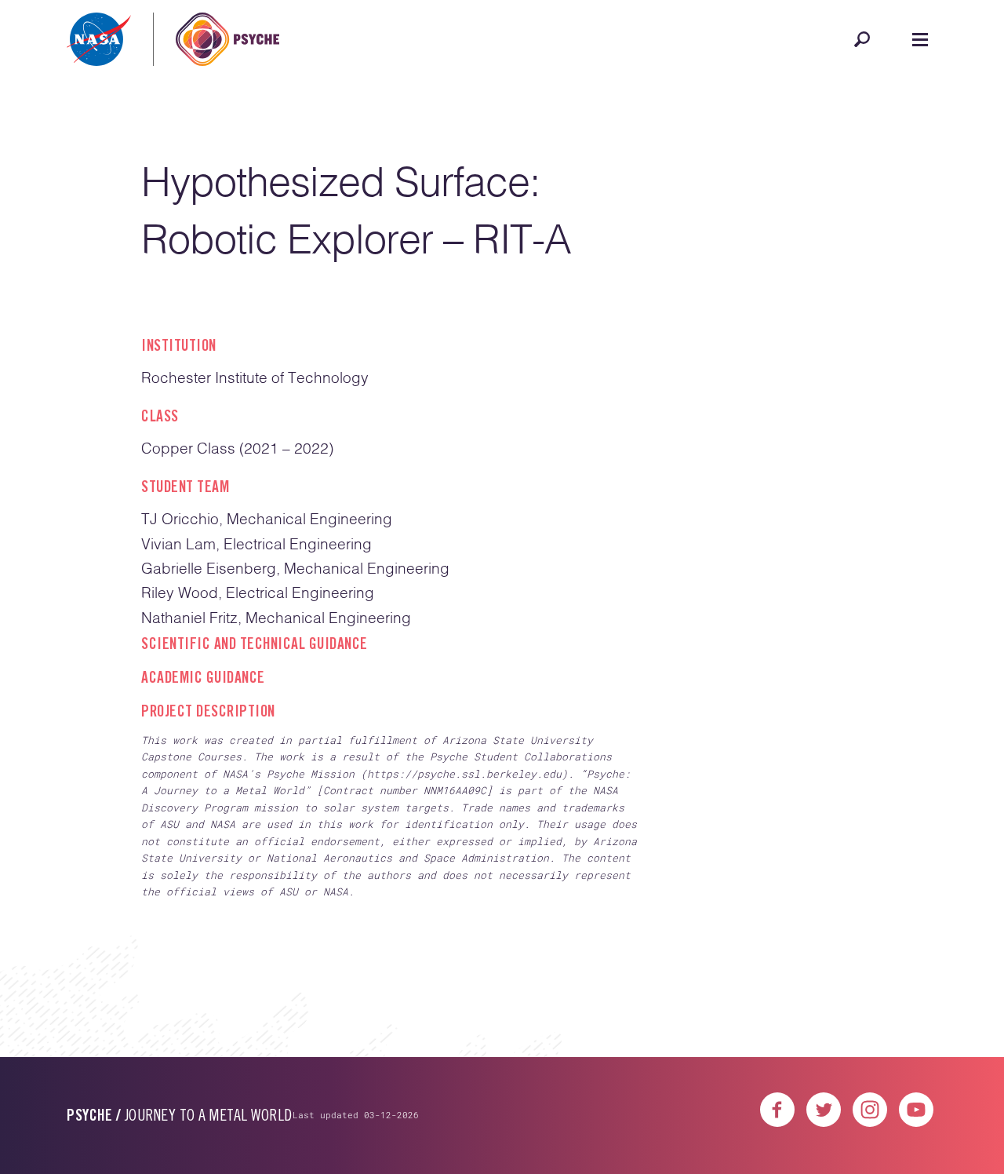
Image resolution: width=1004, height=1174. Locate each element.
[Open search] (862, 39)
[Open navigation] (920, 39)
